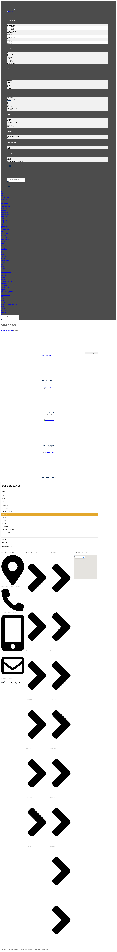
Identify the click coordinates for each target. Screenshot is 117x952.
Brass (2, 297)
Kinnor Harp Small (5, 214)
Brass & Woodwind (5, 295)
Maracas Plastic (46, 381)
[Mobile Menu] (7, 5)
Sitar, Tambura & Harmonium (8, 293)
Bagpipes (3, 301)
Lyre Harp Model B (5, 222)
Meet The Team (4, 308)
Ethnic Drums (4, 249)
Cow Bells (3, 279)
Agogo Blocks (4, 258)
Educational (3, 256)
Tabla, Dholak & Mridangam (7, 291)
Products (3, 195)
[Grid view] (2, 353)
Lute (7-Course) (4, 203)
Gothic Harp (4, 216)
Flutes (2, 299)
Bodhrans (3, 241)
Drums (2, 243)
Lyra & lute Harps (5, 233)
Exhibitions (3, 310)
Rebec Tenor (4, 209)
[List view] (5, 353)
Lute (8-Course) (4, 201)
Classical (3, 289)
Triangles (3, 268)
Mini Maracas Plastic (49, 477)
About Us (3, 193)
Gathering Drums (5, 260)
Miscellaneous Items (6, 272)
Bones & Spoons (4, 274)
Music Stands (4, 237)
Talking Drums (4, 247)
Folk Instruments (5, 197)
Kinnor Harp (3, 210)
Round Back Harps (5, 230)
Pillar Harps (3, 235)
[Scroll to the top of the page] (1, 950)
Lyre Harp (3, 218)
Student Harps (4, 228)
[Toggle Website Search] (8, 174)
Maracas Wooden (49, 413)
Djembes (3, 251)
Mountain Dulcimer (5, 207)
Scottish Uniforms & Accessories (9, 304)
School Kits (3, 270)
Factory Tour (4, 312)
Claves (2, 264)
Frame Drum (4, 285)
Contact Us (3, 314)
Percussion (3, 276)
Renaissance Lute (5, 199)
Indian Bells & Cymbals (6, 281)
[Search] (7, 181)
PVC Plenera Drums (5, 287)
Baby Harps (3, 232)
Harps (2, 224)
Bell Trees (3, 278)
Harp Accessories (5, 239)
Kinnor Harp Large (5, 212)
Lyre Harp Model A (5, 220)
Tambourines (4, 283)
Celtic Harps (4, 226)
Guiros (2, 266)
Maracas (3, 262)
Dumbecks (3, 245)
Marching (3, 302)
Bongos (2, 255)
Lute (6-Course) (4, 205)
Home (2, 191)
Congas (2, 253)
